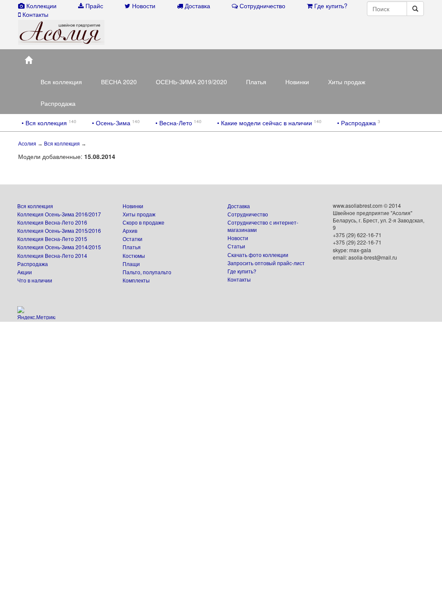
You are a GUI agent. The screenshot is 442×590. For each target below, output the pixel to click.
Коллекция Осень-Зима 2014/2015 (59, 247)
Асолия (27, 144)
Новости (237, 237)
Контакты (239, 279)
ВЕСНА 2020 (119, 81)
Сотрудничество (247, 214)
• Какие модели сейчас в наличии (265, 122)
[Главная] (28, 60)
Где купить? (241, 271)
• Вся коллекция (45, 122)
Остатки (132, 238)
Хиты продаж (346, 81)
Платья (256, 81)
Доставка (238, 205)
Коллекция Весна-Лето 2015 (52, 238)
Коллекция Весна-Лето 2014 (52, 255)
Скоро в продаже (143, 222)
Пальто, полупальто (147, 272)
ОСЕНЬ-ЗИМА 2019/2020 (191, 81)
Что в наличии (34, 280)
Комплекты (136, 280)
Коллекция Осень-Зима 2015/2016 (59, 230)
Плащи (131, 263)
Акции (24, 272)
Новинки (297, 81)
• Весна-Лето (174, 122)
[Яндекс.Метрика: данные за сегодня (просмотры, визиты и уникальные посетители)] (36, 313)
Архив (130, 230)
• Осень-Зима (112, 122)
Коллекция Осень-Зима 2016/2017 (59, 214)
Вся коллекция (61, 81)
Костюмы (134, 255)
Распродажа (58, 103)
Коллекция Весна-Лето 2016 (52, 222)
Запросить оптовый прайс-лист (266, 262)
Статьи (236, 246)
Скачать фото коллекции (257, 254)
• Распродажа (357, 122)
